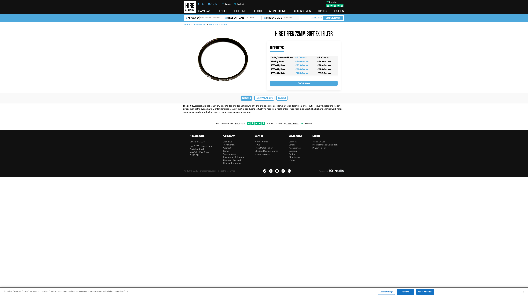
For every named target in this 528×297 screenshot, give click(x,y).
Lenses (292, 145)
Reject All (405, 292)
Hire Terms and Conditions (325, 145)
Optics (292, 160)
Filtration (213, 24)
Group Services (262, 154)
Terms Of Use (318, 142)
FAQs (257, 145)
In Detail (246, 98)
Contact (227, 148)
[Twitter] (264, 171)
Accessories (199, 24)
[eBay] (289, 171)
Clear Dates (316, 18)
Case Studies (229, 154)
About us (227, 142)
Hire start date (235, 18)
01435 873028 (208, 4)
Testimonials (229, 145)
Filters (224, 24)
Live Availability (264, 98)
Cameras (293, 142)
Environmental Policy (233, 157)
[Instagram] (283, 171)
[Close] (524, 292)
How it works (261, 142)
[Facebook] (271, 171)
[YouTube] (277, 171)
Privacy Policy (319, 148)
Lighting (293, 151)
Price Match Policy (264, 148)
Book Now (304, 83)
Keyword (193, 18)
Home (187, 24)
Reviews (281, 98)
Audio (292, 154)
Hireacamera (197, 136)
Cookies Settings (386, 292)
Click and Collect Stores (266, 151)
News (226, 151)
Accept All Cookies (425, 292)
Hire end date (274, 18)
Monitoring (294, 157)
